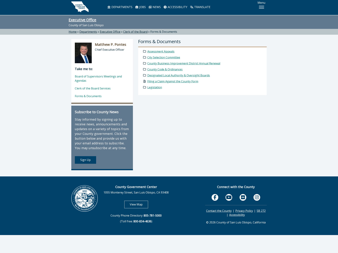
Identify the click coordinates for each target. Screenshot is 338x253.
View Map (139, 204)
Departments (88, 32)
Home (73, 32)
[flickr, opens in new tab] (243, 197)
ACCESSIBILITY (177, 7)
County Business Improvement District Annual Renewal (183, 63)
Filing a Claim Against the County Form (172, 81)
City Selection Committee (163, 57)
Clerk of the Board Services (93, 88)
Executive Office (82, 19)
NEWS (156, 7)
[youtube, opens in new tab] (229, 197)
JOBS (142, 7)
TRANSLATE (201, 7)
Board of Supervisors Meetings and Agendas (98, 78)
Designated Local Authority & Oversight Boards (178, 75)
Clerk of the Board (135, 32)
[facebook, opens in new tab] (215, 197)
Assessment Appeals (160, 51)
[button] (261, 7)
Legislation (154, 87)
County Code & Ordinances (165, 69)
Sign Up (85, 160)
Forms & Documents (163, 32)
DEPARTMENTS (121, 7)
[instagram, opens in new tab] (257, 197)
